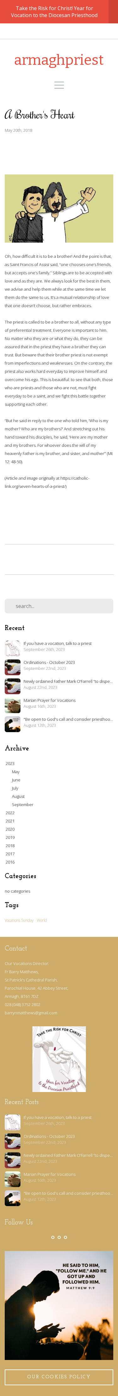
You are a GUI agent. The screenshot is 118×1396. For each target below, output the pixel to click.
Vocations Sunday (19, 920)
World (42, 920)
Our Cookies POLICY (59, 1377)
